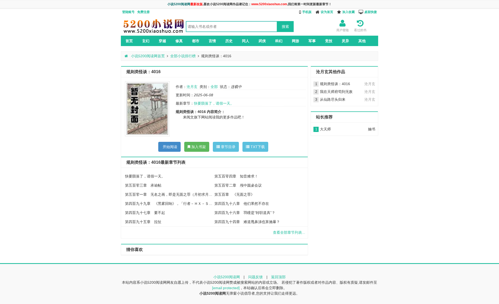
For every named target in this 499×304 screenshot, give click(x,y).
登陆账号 (128, 12)
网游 (295, 41)
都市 (195, 41)
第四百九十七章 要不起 (145, 213)
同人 (245, 41)
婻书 (371, 129)
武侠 (262, 41)
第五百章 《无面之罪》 (234, 194)
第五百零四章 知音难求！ (236, 176)
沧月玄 (192, 87)
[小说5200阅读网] (153, 33)
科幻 (279, 41)
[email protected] (226, 288)
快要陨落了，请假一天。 (214, 103)
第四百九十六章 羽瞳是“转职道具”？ (244, 213)
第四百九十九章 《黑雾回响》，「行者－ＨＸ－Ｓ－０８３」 (169, 203)
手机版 (307, 12)
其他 (362, 41)
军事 (312, 41)
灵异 (345, 41)
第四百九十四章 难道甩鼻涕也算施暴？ (247, 222)
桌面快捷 (370, 12)
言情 (212, 41)
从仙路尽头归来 (332, 99)
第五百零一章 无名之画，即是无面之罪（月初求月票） (169, 194)
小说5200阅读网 (226, 277)
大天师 (325, 129)
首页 (129, 41)
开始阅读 (169, 147)
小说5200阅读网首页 (147, 56)
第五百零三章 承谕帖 (143, 185)
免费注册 (143, 12)
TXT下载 (257, 147)
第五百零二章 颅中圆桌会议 (238, 185)
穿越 (162, 41)
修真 (179, 41)
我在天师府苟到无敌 (336, 92)
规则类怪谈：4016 (335, 84)
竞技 (328, 41)
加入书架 (198, 147)
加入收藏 (348, 12)
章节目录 (227, 147)
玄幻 (145, 41)
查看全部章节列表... (289, 232)
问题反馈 (255, 277)
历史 (229, 41)
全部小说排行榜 (183, 56)
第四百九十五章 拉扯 (143, 222)
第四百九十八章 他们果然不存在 (241, 203)
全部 (214, 87)
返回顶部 (278, 277)
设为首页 (327, 12)
